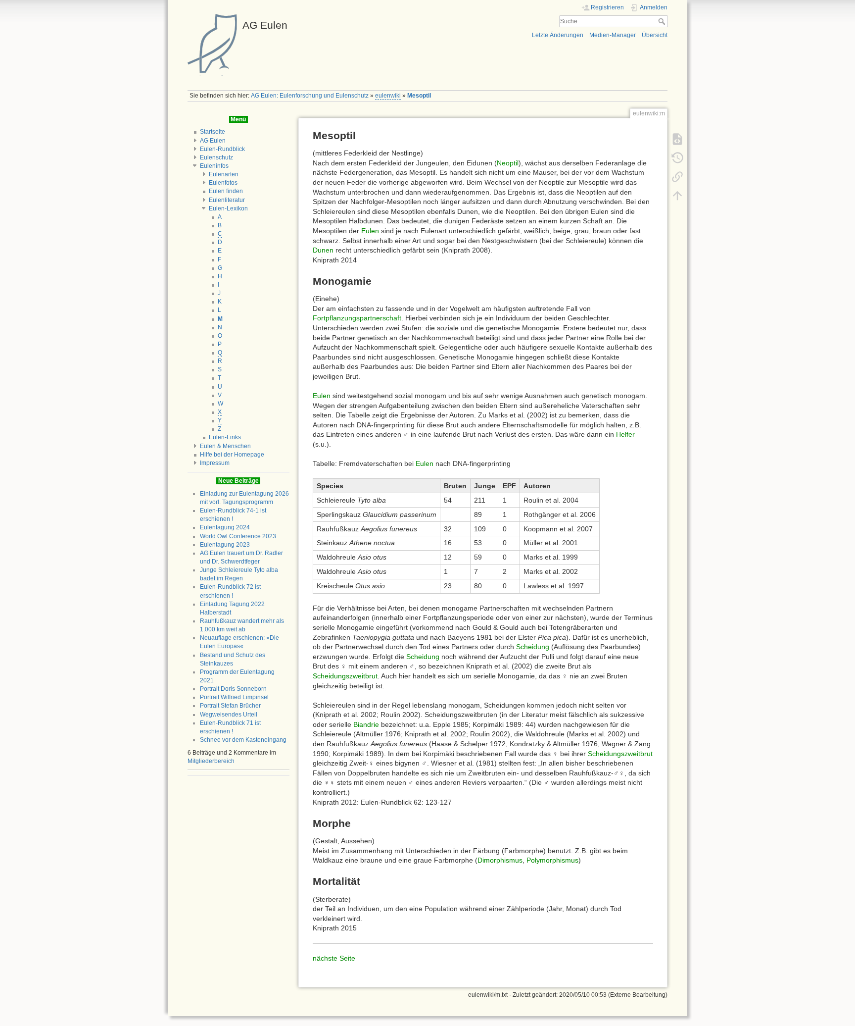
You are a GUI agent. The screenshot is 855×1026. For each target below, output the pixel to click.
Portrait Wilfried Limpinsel (234, 697)
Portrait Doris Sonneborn (233, 688)
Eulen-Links (225, 437)
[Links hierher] (677, 176)
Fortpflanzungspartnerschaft (357, 318)
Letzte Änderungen (557, 35)
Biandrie (366, 724)
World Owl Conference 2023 (238, 536)
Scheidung (532, 647)
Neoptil (508, 163)
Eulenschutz (216, 157)
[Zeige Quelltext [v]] (677, 139)
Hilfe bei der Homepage (232, 454)
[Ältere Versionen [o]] (677, 158)
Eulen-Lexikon (228, 208)
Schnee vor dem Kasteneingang (243, 739)
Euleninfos (214, 165)
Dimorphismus (499, 860)
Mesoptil (419, 95)
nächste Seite (334, 958)
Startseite (212, 131)
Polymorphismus (552, 860)
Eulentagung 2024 (225, 527)
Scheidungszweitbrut (345, 676)
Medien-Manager (612, 35)
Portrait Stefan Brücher (230, 705)
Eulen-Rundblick (222, 149)
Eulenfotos (223, 182)
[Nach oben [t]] (677, 195)
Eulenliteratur (227, 200)
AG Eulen (213, 140)
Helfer (625, 434)
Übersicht (654, 35)
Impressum (215, 463)
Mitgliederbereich (211, 761)
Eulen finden (226, 191)
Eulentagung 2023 (225, 544)
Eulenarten (223, 174)
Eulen (370, 231)
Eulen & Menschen (225, 446)
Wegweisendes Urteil (228, 714)
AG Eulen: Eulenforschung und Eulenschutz (310, 95)
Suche (662, 21)
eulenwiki (388, 95)
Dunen (323, 250)
